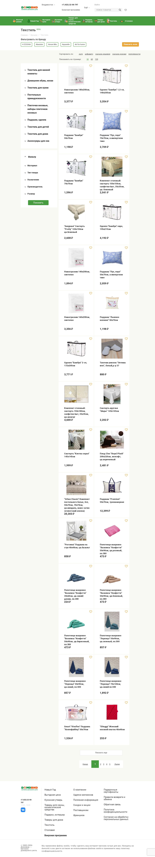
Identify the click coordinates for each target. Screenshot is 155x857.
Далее (117, 764)
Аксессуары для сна (38, 141)
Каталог (34, 35)
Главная (24, 35)
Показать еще (101, 753)
